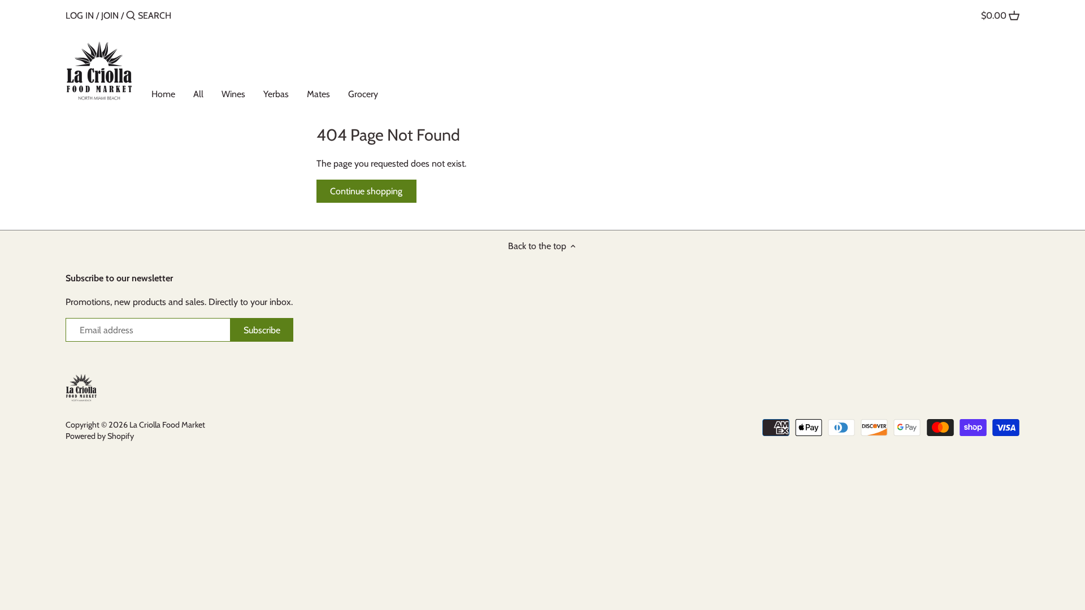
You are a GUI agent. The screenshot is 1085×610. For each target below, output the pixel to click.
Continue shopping (366, 191)
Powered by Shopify (100, 436)
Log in (80, 15)
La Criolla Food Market (167, 425)
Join (110, 15)
